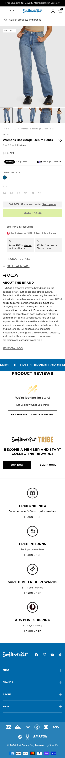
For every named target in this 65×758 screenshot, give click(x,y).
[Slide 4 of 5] (45, 115)
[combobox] (32, 20)
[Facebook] (36, 655)
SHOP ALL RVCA (13, 348)
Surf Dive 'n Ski (25, 745)
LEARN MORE (32, 517)
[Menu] (4, 11)
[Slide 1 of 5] (6, 115)
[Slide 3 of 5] (32, 115)
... (15, 129)
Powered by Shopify (46, 745)
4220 (29, 233)
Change (52, 233)
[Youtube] (52, 655)
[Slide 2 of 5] (19, 115)
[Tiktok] (60, 655)
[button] (53, 11)
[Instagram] (44, 655)
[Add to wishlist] (60, 140)
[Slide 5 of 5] (58, 115)
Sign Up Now (52, 3)
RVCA (6, 135)
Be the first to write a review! (32, 414)
